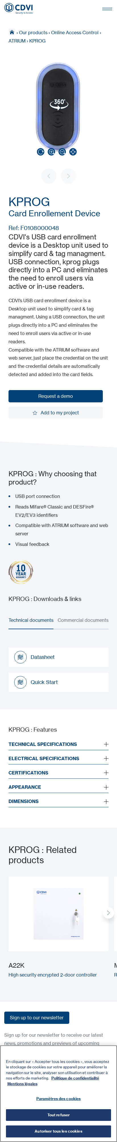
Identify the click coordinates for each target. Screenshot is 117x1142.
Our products (33, 32)
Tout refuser (58, 1115)
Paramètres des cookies (58, 1098)
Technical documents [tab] (31, 620)
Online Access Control (75, 32)
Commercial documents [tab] (83, 620)
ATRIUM (17, 41)
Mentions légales (22, 1084)
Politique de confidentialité (75, 1078)
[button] (108, 913)
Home (12, 32)
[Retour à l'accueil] (18, 8)
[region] (58, 1093)
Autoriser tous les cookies (58, 1131)
